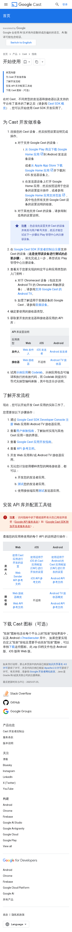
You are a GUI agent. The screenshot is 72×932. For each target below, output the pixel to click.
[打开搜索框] (57, 4)
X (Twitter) (9, 782)
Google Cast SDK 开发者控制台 (34, 249)
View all (7, 846)
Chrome (7, 810)
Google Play (10, 840)
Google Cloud (10, 834)
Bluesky (7, 765)
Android (7, 804)
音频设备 (41, 305)
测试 (21, 484)
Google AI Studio (12, 822)
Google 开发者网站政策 (42, 671)
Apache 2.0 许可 (53, 667)
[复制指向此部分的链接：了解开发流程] (33, 396)
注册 (58, 249)
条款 (5, 914)
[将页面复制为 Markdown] (36, 62)
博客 (5, 759)
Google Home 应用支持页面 (43, 195)
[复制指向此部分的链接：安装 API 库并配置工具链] (55, 505)
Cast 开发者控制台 (13, 731)
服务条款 (8, 737)
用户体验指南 (25, 431)
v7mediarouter (29, 638)
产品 (15, 54)
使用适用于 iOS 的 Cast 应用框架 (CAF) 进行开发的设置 (36, 564)
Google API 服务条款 (26, 521)
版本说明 (8, 743)
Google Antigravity (13, 828)
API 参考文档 (25, 448)
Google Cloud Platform (16, 887)
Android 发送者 (58, 351)
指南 (34, 54)
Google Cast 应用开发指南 (34, 442)
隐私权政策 (18, 914)
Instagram (9, 771)
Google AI (8, 893)
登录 (65, 4)
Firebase (8, 816)
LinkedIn (8, 776)
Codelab (37, 372)
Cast (37, 4)
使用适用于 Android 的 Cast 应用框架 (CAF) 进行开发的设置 (58, 564)
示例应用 (22, 372)
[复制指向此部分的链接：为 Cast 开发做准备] (45, 122)
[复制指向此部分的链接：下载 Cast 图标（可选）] (54, 624)
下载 (12, 647)
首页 (6, 15)
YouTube (8, 788)
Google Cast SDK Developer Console (41, 419)
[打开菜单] (6, 4)
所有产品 (8, 899)
